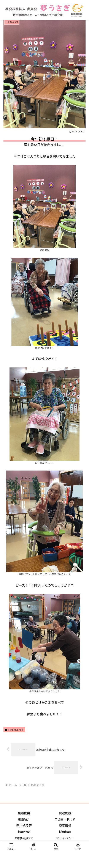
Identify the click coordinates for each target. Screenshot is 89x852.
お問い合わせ (24, 838)
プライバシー (65, 838)
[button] (80, 553)
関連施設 (65, 813)
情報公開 (24, 832)
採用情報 (65, 832)
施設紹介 (24, 819)
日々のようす (16, 729)
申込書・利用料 (65, 819)
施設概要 (24, 813)
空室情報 (65, 825)
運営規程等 (24, 825)
